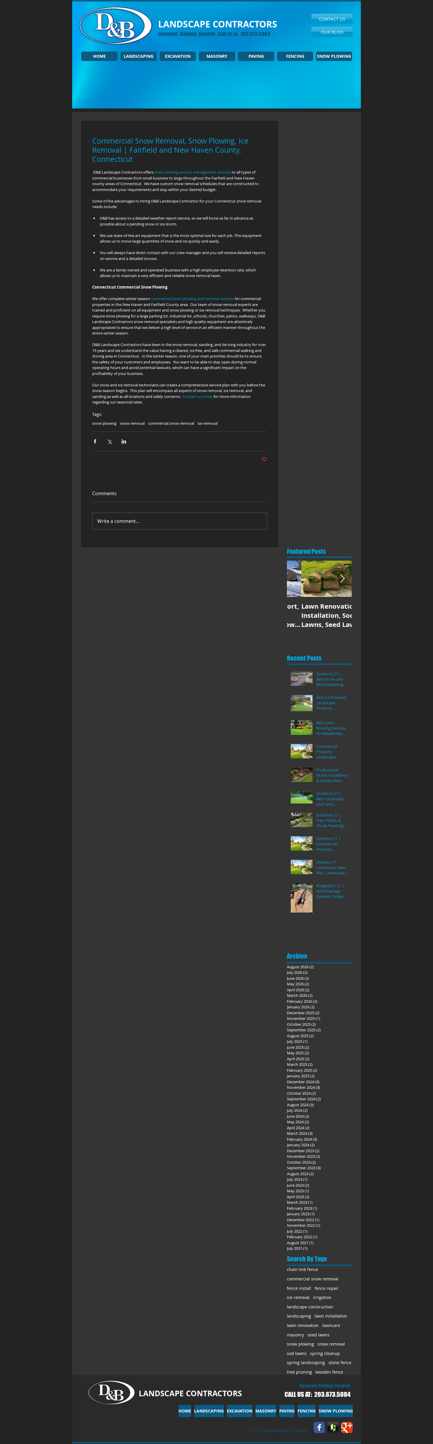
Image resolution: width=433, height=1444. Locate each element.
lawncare (331, 1325)
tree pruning (299, 1372)
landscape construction (310, 1307)
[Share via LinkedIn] (124, 441)
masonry (295, 1335)
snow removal (132, 423)
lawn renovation (303, 1325)
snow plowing (104, 423)
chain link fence (302, 1269)
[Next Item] (342, 579)
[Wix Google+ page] (347, 1427)
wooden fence (329, 1372)
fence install (299, 1288)
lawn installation (331, 1316)
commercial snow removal (171, 423)
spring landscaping (306, 1362)
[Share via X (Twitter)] (109, 441)
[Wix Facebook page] (319, 1427)
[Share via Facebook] (95, 441)
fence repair (327, 1288)
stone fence (339, 1362)
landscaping (299, 1316)
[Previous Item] (296, 579)
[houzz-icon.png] (333, 1427)
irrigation (322, 1297)
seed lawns (319, 1335)
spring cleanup (325, 1353)
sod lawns (297, 1353)
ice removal (208, 423)
